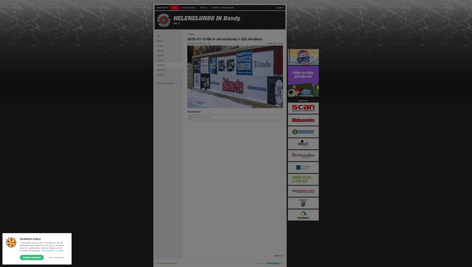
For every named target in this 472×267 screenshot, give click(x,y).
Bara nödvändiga (56, 257)
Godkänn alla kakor (32, 257)
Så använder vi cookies (52, 250)
